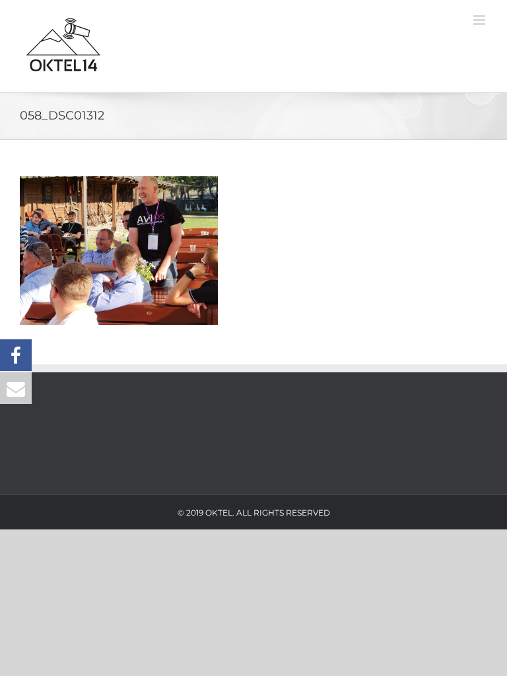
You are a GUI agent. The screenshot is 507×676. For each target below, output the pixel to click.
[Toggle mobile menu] (480, 20)
